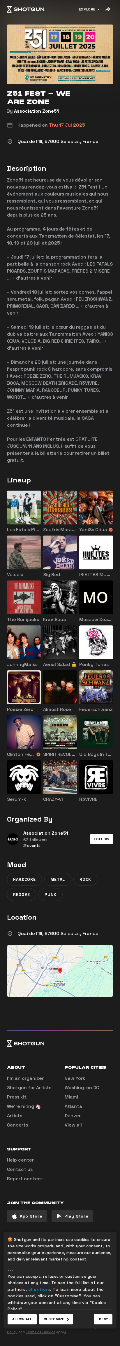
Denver (73, 1116)
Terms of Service (40, 1332)
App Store (31, 1216)
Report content (25, 1179)
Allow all (22, 1319)
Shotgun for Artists (29, 1088)
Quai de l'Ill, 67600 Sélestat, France (57, 933)
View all (73, 1125)
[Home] (25, 9)
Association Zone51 (36, 111)
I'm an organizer (25, 1078)
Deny (103, 1319)
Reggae (21, 894)
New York (75, 1078)
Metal (57, 879)
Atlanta (73, 1106)
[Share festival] (108, 9)
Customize (54, 1319)
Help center (20, 1160)
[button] (101, 839)
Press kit (17, 1097)
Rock (85, 879)
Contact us (20, 1169)
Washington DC (82, 1088)
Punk (51, 894)
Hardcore (24, 879)
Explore (87, 9)
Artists (14, 1116)
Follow (102, 839)
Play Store (76, 1216)
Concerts (17, 1125)
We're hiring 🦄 (24, 1106)
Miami (71, 1097)
